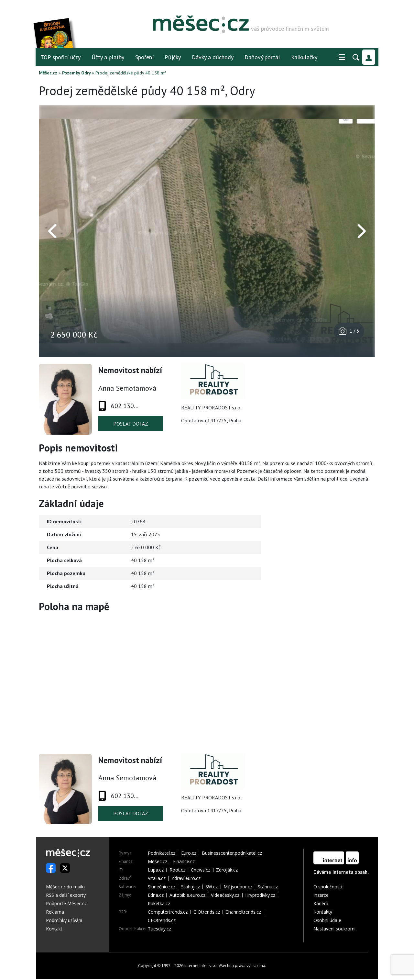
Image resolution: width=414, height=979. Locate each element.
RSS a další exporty (66, 895)
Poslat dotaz (130, 423)
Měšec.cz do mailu (65, 887)
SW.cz (211, 886)
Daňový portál (262, 57)
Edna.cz (156, 895)
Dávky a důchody (213, 57)
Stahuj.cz (190, 886)
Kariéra (320, 903)
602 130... (124, 406)
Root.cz (177, 870)
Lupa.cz (156, 870)
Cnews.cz (200, 870)
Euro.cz (188, 853)
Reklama (55, 912)
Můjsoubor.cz (237, 886)
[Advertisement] (334, 552)
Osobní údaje (327, 920)
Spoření (144, 57)
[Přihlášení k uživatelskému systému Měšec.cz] (368, 57)
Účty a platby (108, 57)
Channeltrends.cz (243, 912)
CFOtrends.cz (162, 920)
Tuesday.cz (159, 929)
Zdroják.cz (227, 870)
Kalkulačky (304, 57)
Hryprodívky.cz (260, 895)
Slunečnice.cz (161, 886)
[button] (342, 57)
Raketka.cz (159, 903)
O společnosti (327, 887)
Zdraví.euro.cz (186, 878)
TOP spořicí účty (60, 57)
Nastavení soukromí (334, 929)
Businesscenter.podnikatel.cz (232, 853)
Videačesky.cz (225, 895)
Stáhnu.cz (268, 886)
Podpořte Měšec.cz (66, 903)
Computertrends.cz (168, 912)
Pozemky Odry (76, 73)
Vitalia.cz (157, 878)
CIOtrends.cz (206, 912)
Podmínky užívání (64, 920)
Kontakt (54, 929)
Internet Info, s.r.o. (201, 965)
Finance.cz (184, 861)
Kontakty (322, 912)
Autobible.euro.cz (187, 895)
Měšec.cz (48, 73)
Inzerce (321, 895)
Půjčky (173, 57)
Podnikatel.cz (161, 853)
